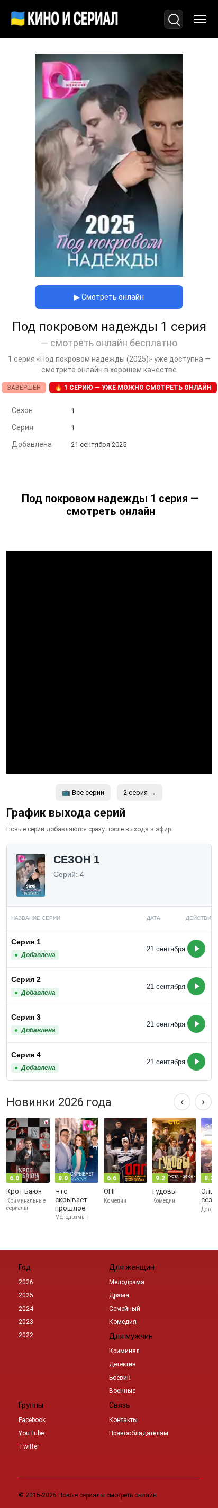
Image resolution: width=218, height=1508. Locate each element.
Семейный (124, 1308)
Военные (122, 1391)
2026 (26, 1282)
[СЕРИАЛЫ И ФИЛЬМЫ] (65, 19)
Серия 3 (26, 1017)
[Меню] (200, 19)
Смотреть (196, 949)
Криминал (124, 1351)
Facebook (32, 1420)
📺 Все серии (83, 792)
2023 (26, 1322)
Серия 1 (26, 941)
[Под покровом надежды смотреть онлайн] (109, 274)
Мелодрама (126, 1282)
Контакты (123, 1420)
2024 (26, 1308)
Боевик (119, 1377)
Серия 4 (26, 1054)
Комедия (123, 1322)
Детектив (122, 1364)
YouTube (31, 1433)
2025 (26, 1295)
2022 (26, 1335)
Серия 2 (26, 979)
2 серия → (139, 792)
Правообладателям (138, 1433)
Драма (119, 1295)
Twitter (29, 1446)
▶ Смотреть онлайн (109, 297)
